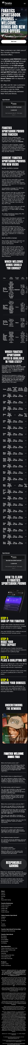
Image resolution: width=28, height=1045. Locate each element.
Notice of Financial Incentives (18, 1004)
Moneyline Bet (4, 951)
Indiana (4, 421)
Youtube (3, 924)
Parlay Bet (3, 953)
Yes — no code (15, 395)
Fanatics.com (4, 910)
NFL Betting (4, 936)
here (3, 1029)
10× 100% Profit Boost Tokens (10, 213)
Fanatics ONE (4, 908)
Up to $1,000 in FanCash (9, 188)
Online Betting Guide (6, 956)
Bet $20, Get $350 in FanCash (10, 168)
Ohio (4, 498)
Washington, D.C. (4, 530)
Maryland (4, 453)
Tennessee (4, 511)
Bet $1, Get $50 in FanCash (9, 238)
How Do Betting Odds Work (7, 955)
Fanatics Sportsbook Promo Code (9, 948)
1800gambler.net (13, 975)
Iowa (4, 427)
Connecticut (4, 408)
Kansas (4, 434)
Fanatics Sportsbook (6, 905)
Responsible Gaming (6, 899)
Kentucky (4, 440)
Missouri (4, 472)
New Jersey (4, 479)
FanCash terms (9, 1003)
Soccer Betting (4, 939)
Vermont (4, 517)
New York (4, 485)
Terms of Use (18, 1041)
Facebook (3, 920)
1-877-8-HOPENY (7, 973)
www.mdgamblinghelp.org (19, 971)
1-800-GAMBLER (22, 970)
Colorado (4, 402)
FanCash (15, 144)
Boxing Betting (4, 941)
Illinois (4, 415)
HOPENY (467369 (18, 973)
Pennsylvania (4, 504)
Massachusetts (4, 460)
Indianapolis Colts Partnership (8, 931)
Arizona (4, 395)
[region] (13, 769)
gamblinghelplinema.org (18, 972)
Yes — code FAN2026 (9, 395)
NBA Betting (4, 937)
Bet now (13, 41)
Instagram (3, 917)
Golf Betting (4, 943)
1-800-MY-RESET (10, 971)
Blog (2, 898)
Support (3, 893)
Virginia (4, 523)
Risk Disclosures (22, 1016)
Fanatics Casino (5, 906)
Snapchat (3, 925)
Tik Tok (3, 918)
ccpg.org (11, 974)
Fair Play (3, 896)
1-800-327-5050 (8, 972)
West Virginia (4, 536)
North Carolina (4, 491)
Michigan (4, 466)
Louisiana (4, 447)
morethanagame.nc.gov (21, 974)
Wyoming (4, 543)
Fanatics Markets (5, 912)
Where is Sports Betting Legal (8, 950)
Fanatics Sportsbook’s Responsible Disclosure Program (16, 1044)
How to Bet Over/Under (6, 958)
